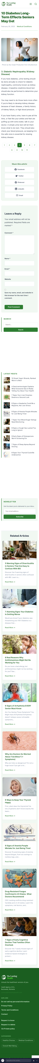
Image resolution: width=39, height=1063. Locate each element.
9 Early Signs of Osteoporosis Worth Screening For (23, 437)
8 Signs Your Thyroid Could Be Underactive (23, 454)
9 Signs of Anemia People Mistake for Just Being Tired (24, 413)
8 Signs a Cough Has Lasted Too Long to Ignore (24, 429)
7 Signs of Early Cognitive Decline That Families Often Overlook (17, 942)
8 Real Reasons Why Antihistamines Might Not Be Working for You (18, 660)
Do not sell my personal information (15, 1002)
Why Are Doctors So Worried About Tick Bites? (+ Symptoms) (18, 756)
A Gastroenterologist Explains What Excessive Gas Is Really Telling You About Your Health (23, 389)
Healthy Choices (9, 1040)
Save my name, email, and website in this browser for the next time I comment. (19, 295)
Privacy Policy (6, 1006)
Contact (4, 1014)
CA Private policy (8, 1029)
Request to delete (8, 1025)
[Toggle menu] (31, 4)
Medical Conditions (24, 26)
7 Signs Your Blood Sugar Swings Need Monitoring (24, 421)
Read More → (10, 582)
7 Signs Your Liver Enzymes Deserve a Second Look (22, 396)
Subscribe (19, 517)
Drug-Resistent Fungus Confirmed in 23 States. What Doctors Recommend (18, 894)
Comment (9, 233)
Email (7, 269)
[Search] (36, 4)
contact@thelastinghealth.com (11, 992)
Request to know (7, 1020)
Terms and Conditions (10, 1010)
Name (7, 259)
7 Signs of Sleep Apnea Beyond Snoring (23, 445)
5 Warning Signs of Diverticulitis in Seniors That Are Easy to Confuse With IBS (19, 566)
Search (20, 330)
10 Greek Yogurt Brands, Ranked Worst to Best (24, 379)
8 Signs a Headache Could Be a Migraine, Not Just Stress (23, 404)
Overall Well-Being (10, 1046)
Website (8, 279)
